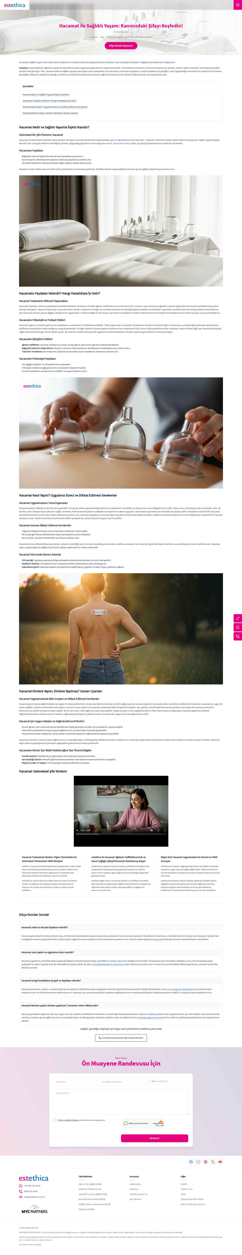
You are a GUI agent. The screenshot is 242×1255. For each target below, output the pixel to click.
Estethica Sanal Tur (139, 1194)
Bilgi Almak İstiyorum (121, 45)
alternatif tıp (56, 169)
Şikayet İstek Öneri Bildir (192, 1199)
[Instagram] (198, 1162)
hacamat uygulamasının (149, 1017)
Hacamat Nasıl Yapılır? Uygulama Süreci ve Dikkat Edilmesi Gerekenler (55, 107)
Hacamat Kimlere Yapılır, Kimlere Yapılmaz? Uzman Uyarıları (50, 113)
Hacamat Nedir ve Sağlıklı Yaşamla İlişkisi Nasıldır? (46, 94)
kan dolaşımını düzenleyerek (181, 989)
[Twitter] (213, 1162)
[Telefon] (238, 636)
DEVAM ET (155, 1138)
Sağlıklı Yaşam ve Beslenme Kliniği (94, 1204)
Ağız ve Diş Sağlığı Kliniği (90, 1184)
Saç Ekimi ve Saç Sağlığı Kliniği (93, 1194)
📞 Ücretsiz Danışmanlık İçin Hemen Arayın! (121, 1038)
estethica (134, 1189)
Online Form (187, 1189)
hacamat (158, 939)
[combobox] (149, 1081)
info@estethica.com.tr (34, 1197)
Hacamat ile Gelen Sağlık (124, 143)
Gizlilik (184, 1184)
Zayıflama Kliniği (86, 1209)
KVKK (183, 1194)
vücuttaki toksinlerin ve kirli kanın (108, 964)
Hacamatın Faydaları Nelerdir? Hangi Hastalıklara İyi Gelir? (50, 100)
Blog (102, 37)
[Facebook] (191, 1162)
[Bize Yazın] (238, 618)
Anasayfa (94, 37)
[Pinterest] (205, 1162)
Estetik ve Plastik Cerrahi (90, 1189)
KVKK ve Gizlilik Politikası (68, 1120)
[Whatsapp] (238, 627)
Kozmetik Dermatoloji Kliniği (92, 1199)
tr (226, 5)
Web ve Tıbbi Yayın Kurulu (193, 1204)
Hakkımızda (135, 1184)
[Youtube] (220, 1162)
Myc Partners (136, 1199)
